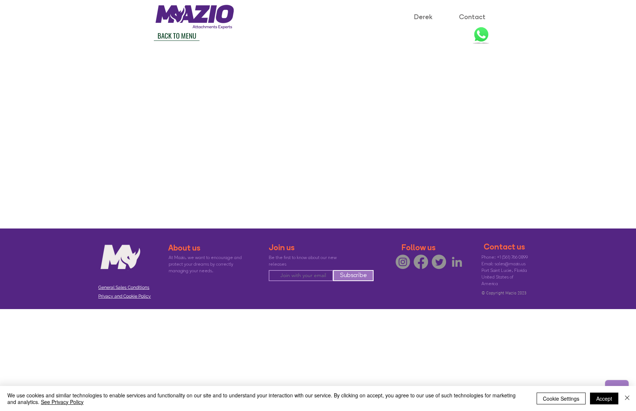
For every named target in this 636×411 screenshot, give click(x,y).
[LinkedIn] (457, 262)
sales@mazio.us (510, 264)
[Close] (627, 398)
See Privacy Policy (62, 401)
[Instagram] (403, 262)
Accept (604, 398)
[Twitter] (439, 262)
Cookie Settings (561, 398)
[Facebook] (421, 262)
